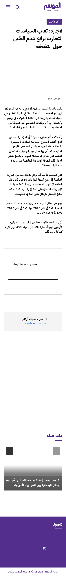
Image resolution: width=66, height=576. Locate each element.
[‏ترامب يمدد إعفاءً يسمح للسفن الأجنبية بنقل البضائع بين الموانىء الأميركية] (33, 467)
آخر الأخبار (54, 22)
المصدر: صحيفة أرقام (34, 319)
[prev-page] (56, 451)
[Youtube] (18, 537)
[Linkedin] (41, 301)
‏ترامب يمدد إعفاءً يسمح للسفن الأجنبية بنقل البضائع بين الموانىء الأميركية (32, 482)
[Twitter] (58, 301)
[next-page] (9, 451)
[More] (16, 301)
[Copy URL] (25, 301)
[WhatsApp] (50, 301)
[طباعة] (33, 301)
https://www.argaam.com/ (35, 323)
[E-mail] (55, 287)
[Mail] (47, 537)
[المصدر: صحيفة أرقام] (54, 321)
